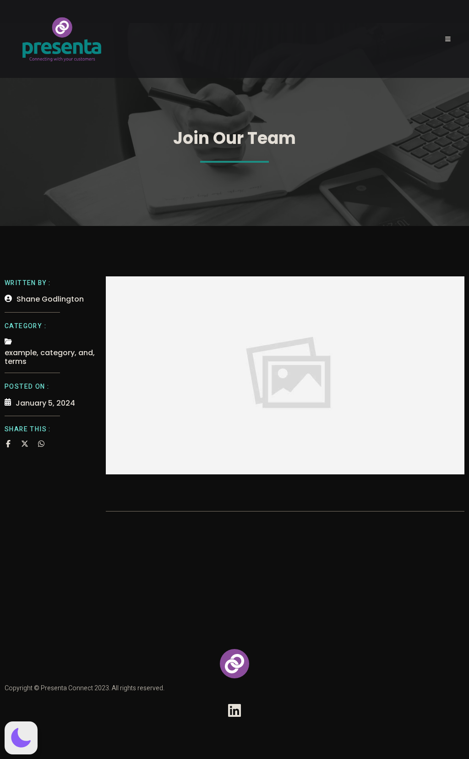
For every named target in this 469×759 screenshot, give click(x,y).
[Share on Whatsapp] (41, 443)
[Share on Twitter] (24, 443)
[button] (21, 737)
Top (447, 737)
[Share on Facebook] (8, 443)
